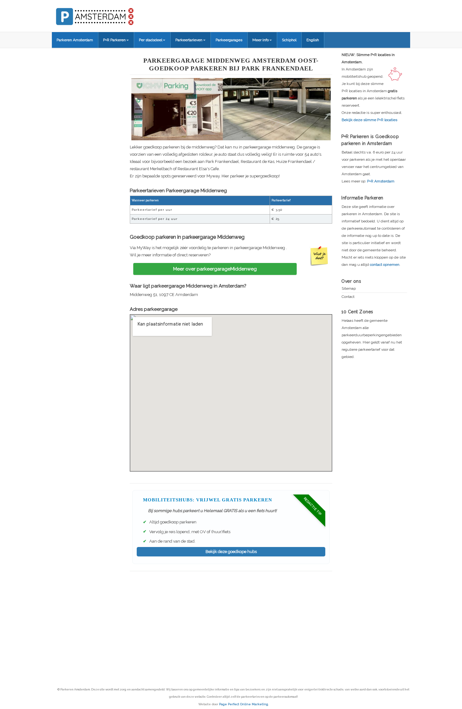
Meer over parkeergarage (215, 269)
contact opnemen (384, 264)
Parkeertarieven (188, 40)
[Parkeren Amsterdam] (117, 14)
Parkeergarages (229, 40)
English (312, 40)
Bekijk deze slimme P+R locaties (369, 120)
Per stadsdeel (150, 40)
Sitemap (349, 289)
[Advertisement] (231, 617)
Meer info (260, 40)
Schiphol (289, 40)
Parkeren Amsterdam (75, 40)
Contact (348, 297)
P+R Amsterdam (380, 181)
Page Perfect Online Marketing (243, 704)
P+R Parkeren (114, 40)
